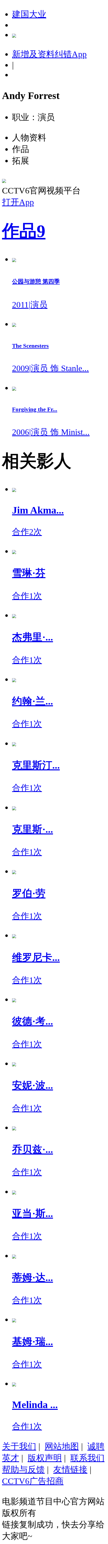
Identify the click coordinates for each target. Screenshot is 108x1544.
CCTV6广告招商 (33, 1481)
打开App (18, 202)
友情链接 (70, 1469)
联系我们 (87, 1458)
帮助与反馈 (23, 1469)
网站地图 (62, 1446)
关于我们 (19, 1446)
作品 (23, 231)
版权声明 (45, 1458)
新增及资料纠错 (49, 54)
